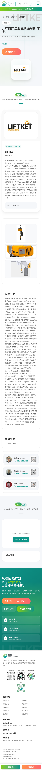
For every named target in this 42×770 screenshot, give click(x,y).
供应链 (5, 714)
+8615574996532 (22, 473)
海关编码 (6, 707)
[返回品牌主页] (21, 69)
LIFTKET (22, 17)
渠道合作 (6, 704)
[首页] (4, 3)
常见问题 (6, 711)
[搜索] (29, 4)
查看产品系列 (9, 609)
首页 (7, 17)
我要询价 (31, 767)
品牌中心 (14, 17)
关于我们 (25, 711)
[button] (33, 459)
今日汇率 (25, 704)
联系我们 (25, 714)
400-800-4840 (9, 733)
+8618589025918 (22, 486)
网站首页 (6, 701)
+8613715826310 (22, 461)
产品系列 (5, 44)
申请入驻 (11, 767)
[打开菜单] (38, 3)
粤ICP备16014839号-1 (8, 756)
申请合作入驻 (25, 608)
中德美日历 (25, 707)
